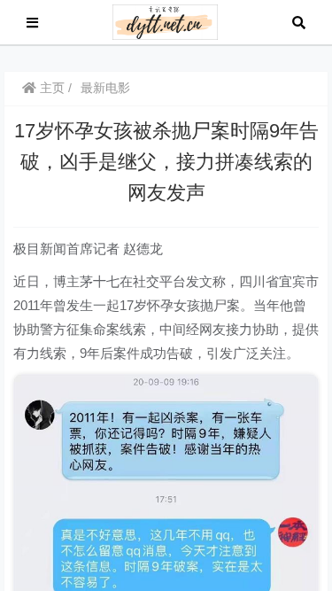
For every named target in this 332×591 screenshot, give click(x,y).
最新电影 (105, 88)
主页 (50, 88)
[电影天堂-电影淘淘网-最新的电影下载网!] (165, 20)
